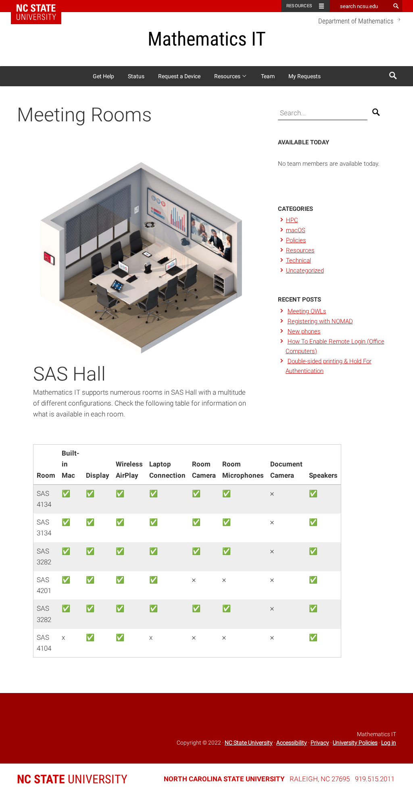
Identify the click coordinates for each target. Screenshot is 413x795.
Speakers (323, 475)
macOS (295, 230)
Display (97, 475)
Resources (299, 5)
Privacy (320, 742)
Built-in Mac (70, 464)
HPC (292, 220)
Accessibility (291, 742)
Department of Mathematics (356, 21)
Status (136, 76)
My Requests (304, 76)
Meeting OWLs (307, 311)
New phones (304, 331)
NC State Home (41, 6)
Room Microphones (243, 469)
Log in (388, 742)
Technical (298, 260)
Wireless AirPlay (129, 469)
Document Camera (286, 469)
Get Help (103, 76)
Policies (296, 240)
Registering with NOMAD (320, 321)
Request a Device (179, 76)
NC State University (249, 742)
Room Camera (204, 469)
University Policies (355, 742)
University (72, 779)
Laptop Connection (167, 469)
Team (268, 76)
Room (46, 475)
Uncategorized (305, 270)
